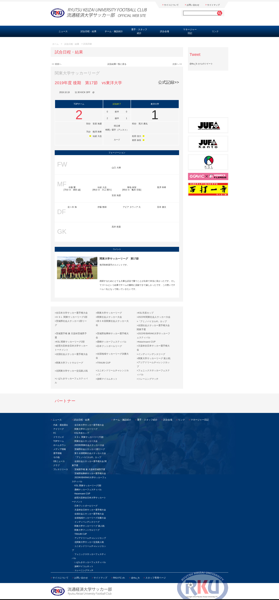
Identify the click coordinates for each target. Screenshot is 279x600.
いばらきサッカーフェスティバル (90, 562)
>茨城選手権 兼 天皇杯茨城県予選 (71, 335)
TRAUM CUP (80, 534)
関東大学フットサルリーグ (87, 530)
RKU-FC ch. (119, 577)
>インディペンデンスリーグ (151, 354)
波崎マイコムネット (83, 566)
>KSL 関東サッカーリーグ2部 (70, 341)
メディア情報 (59, 449)
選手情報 (57, 453)
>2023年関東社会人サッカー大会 (153, 317)
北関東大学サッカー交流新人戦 (89, 542)
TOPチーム (58, 441)
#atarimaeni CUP (82, 493)
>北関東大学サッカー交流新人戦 (71, 370)
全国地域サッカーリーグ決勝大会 (90, 518)
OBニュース (59, 461)
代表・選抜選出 (60, 425)
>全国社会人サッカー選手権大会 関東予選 (153, 327)
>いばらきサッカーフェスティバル (71, 380)
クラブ (56, 465)
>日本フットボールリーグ (109, 346)
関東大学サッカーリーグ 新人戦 (89, 526)
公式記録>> (168, 82)
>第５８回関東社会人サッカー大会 (112, 323)
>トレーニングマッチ (147, 379)
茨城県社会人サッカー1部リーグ (89, 449)
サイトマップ (213, 5)
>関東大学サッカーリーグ (109, 312)
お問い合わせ (193, 5)
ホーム (55, 44)
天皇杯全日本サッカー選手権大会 (90, 510)
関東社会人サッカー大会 (86, 441)
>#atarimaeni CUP (146, 341)
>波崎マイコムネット (106, 379)
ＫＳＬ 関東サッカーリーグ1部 (88, 437)
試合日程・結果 (88, 31)
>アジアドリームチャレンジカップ (153, 364)
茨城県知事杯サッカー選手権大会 (90, 473)
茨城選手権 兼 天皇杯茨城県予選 (89, 469)
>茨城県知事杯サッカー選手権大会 (112, 335)
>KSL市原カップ (145, 312)
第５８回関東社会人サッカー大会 (90, 453)
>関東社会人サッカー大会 (109, 317)
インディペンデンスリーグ (87, 522)
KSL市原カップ (81, 433)
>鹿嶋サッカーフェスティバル (111, 341)
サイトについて (171, 5)
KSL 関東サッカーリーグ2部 (87, 485)
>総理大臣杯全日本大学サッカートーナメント (71, 347)
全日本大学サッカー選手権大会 (89, 425)
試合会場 (164, 31)
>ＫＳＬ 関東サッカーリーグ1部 (71, 317)
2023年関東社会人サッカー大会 (89, 445)
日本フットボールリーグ (86, 506)
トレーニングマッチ (83, 570)
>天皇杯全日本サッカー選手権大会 (153, 347)
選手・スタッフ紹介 (139, 31)
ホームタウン (59, 445)
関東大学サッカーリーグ (86, 429)
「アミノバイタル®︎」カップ (87, 457)
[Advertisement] (208, 95)
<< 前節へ (56, 64)
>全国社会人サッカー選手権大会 (71, 354)
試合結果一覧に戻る (117, 64)
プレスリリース (60, 469)
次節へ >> (177, 64)
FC (54, 433)
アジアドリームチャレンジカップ (90, 538)
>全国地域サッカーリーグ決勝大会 (112, 356)
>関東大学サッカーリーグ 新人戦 (153, 358)
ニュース (63, 31)
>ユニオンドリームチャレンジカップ (112, 372)
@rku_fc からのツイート (201, 64)
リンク (215, 31)
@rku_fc (135, 577)
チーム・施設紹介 (114, 31)
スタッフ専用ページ (155, 577)
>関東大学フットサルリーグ (69, 362)
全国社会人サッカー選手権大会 (89, 514)
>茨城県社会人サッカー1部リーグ (71, 323)
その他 (56, 457)
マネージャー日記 (190, 31)
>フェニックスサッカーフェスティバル (153, 372)
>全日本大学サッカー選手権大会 (71, 312)
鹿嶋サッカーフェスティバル (88, 489)
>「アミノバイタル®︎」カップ (152, 321)
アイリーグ (58, 429)
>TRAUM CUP (103, 362)
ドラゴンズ (58, 437)
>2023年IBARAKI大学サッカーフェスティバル (153, 335)
